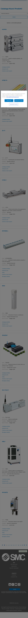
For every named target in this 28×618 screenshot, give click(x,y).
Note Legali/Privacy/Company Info (12, 97)
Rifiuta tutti (9, 100)
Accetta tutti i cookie (19, 100)
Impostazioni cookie (13, 104)
